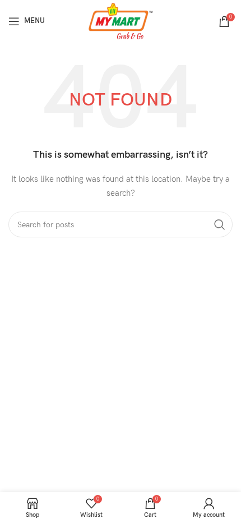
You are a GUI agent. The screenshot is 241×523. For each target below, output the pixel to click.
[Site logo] (121, 20)
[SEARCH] (220, 224)
